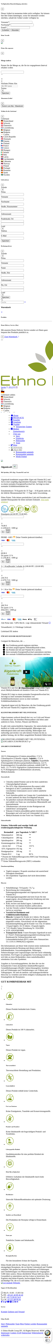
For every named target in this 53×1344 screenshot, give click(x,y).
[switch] (47, 1340)
